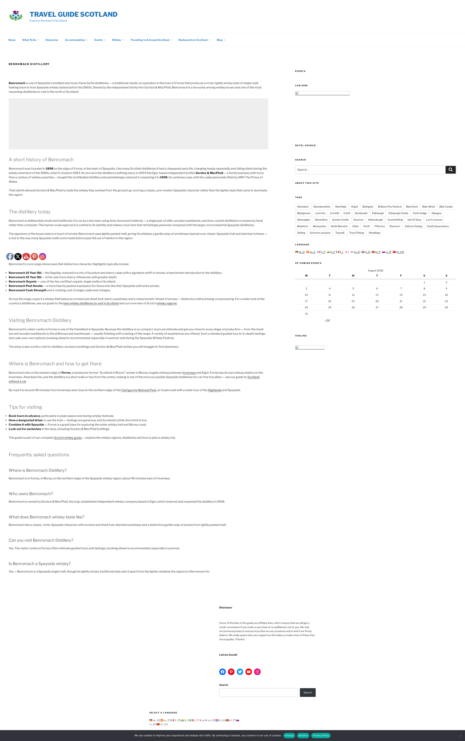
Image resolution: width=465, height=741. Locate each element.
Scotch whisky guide (68, 437)
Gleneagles (303, 219)
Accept (289, 735)
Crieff (346, 213)
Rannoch (395, 226)
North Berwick (339, 226)
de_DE (302, 251)
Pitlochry (380, 226)
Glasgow (437, 213)
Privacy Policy (321, 735)
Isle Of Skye (414, 219)
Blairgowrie (303, 213)
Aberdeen (303, 206)
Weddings (374, 232)
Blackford (412, 206)
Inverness (189, 372)
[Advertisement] (118, 123)
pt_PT (378, 251)
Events (98, 39)
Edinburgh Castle (398, 213)
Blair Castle (446, 206)
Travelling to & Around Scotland (150, 39)
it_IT (342, 251)
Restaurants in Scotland (193, 39)
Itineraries (52, 39)
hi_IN (333, 251)
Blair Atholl (428, 206)
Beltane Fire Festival (389, 206)
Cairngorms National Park (138, 390)
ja (349, 251)
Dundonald (361, 213)
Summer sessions (320, 232)
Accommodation (75, 39)
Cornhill (334, 213)
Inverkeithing (395, 219)
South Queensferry (438, 226)
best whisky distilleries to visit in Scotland (91, 303)
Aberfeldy (340, 206)
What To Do (29, 39)
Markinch (302, 226)
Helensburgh (375, 219)
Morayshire (319, 226)
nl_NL (368, 251)
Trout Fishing (356, 232)
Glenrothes (321, 219)
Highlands (215, 390)
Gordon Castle (340, 219)
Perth (366, 226)
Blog (220, 39)
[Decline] (460, 735)
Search (223, 684)
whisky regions (167, 303)
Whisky (116, 39)
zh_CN (400, 251)
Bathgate (367, 206)
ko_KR (357, 251)
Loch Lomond (434, 219)
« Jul (327, 319)
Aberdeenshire (321, 206)
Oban (355, 226)
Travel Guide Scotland (74, 14)
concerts (320, 213)
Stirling (301, 232)
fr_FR (323, 251)
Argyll (354, 206)
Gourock (358, 219)
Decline (303, 735)
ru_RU (389, 251)
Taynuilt (339, 232)
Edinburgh (378, 213)
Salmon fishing (413, 226)
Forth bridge (420, 213)
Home (11, 39)
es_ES (313, 251)
